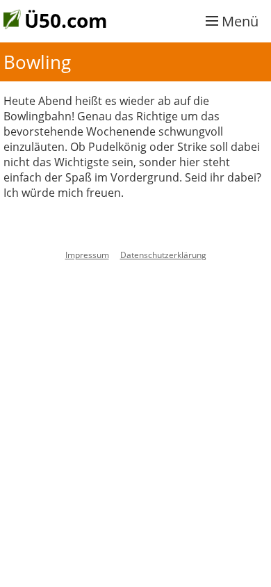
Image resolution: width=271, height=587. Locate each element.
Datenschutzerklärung (163, 255)
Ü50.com (66, 20)
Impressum (87, 255)
